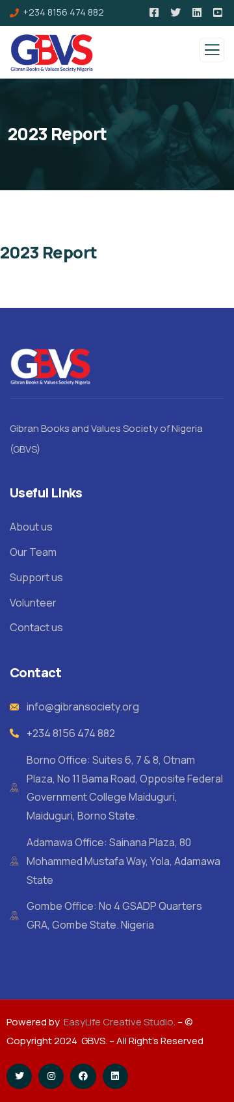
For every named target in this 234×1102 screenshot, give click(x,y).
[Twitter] (19, 1076)
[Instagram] (51, 1076)
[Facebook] (83, 1076)
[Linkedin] (115, 1076)
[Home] (51, 366)
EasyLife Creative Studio (119, 1022)
